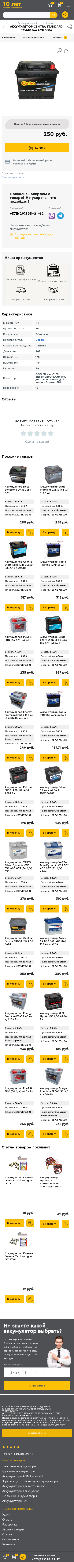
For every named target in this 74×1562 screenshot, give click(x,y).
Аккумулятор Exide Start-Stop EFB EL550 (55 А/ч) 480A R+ (54, 640)
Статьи (7, 1534)
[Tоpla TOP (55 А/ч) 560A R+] (53, 549)
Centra (40, 340)
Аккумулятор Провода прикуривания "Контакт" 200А (50, 1182)
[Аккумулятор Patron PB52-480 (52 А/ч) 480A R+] (18, 775)
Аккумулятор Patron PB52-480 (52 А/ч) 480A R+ (18, 790)
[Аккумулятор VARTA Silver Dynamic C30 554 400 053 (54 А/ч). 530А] (18, 850)
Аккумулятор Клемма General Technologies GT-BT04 (19, 1256)
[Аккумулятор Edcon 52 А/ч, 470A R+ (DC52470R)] (53, 775)
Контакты (8, 1544)
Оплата (7, 1519)
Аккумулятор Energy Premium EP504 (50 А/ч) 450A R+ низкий (19, 715)
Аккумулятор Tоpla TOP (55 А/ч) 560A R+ (54, 563)
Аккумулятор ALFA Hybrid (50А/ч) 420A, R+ (54, 1016)
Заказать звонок (37, 1433)
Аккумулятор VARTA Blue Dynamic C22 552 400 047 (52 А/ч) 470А (54, 867)
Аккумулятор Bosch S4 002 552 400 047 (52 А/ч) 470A (53, 941)
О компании (10, 1539)
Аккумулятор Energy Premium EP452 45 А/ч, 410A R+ (18, 1016)
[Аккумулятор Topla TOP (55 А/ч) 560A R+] (53, 700)
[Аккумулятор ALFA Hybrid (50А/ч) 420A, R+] (53, 1001)
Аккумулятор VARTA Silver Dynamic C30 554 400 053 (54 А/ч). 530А (19, 867)
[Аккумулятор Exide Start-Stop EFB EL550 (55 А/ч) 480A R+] (53, 624)
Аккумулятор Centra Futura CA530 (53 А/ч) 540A (19, 941)
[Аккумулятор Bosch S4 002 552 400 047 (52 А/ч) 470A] (53, 926)
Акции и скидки (13, 1529)
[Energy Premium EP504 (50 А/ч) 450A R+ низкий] (18, 700)
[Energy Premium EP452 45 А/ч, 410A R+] (18, 1001)
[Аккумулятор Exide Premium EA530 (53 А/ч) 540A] (53, 474)
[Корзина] (60, 5)
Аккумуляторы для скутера (20, 1491)
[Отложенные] (51, 5)
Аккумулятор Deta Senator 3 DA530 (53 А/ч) (18, 489)
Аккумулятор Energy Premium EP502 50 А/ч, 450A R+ (54, 1091)
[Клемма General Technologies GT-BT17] (18, 1165)
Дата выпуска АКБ (13, 177)
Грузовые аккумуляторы (18, 1471)
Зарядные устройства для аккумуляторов (30, 1481)
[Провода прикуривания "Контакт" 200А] (53, 1165)
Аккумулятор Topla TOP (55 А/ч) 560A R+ (54, 713)
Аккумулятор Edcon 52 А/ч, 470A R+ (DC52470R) (53, 790)
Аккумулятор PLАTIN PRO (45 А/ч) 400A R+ (19, 638)
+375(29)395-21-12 (27, 214)
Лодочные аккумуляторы (19, 1496)
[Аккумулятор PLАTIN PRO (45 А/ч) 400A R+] (18, 624)
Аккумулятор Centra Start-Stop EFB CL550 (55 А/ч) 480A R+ (19, 565)
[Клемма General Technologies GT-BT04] (18, 1241)
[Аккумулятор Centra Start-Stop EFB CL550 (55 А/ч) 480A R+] (18, 549)
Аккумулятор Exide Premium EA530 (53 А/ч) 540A (54, 489)
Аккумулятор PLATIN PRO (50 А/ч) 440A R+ (19, 1090)
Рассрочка (9, 1524)
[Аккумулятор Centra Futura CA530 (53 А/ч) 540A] (18, 926)
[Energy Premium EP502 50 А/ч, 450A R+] (53, 1076)
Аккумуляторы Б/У (15, 1501)
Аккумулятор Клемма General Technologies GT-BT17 (19, 1180)
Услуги (6, 1514)
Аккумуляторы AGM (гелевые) (22, 1476)
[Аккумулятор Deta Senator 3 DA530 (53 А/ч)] (18, 474)
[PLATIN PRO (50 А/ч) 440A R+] (18, 1076)
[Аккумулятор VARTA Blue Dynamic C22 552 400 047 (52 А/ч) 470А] (53, 850)
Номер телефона (14, 1364)
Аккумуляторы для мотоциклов (23, 1486)
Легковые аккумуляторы (19, 1466)
